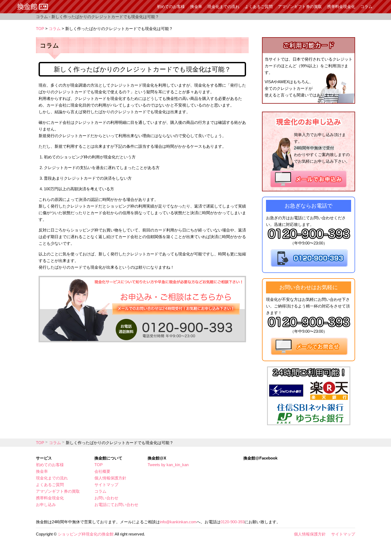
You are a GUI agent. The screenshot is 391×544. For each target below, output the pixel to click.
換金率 (196, 6)
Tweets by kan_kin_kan (168, 464)
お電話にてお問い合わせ (116, 504)
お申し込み (46, 504)
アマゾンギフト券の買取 (300, 6)
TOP (40, 28)
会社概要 (102, 471)
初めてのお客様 (171, 6)
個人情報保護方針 (110, 478)
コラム (366, 6)
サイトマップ (106, 484)
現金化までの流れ (223, 6)
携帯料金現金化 (341, 6)
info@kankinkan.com (178, 522)
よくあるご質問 (259, 6)
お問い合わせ (106, 498)
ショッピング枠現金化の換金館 (86, 534)
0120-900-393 (232, 522)
